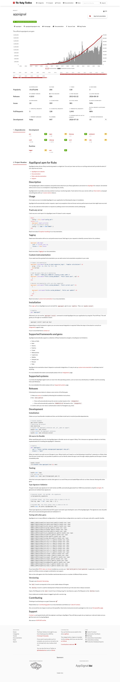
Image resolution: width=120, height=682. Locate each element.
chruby (49, 569)
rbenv (44, 569)
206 (50, 90)
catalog (67, 639)
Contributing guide (44, 604)
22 (30, 103)
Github (53, 650)
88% (91, 111)
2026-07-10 (73, 119)
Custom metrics (47, 193)
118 (70, 90)
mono (39, 395)
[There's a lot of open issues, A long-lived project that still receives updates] (65, 134)
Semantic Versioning (42, 581)
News (14, 640)
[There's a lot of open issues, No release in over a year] (85, 140)
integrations (32, 327)
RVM (40, 569)
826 (50, 96)
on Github (64, 641)
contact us (46, 330)
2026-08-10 (93, 96)
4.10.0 (31, 96)
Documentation (36, 174)
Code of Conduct (75, 604)
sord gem (99, 488)
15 (90, 119)
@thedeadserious (42, 650)
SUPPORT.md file (41, 620)
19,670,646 (33, 90)
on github (66, 634)
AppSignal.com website (38, 171)
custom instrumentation (45, 299)
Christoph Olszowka (42, 636)
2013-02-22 (73, 96)
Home (14, 632)
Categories (16, 634)
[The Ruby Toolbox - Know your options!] (22, 3)
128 (50, 111)
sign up (34, 306)
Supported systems (60, 385)
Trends (15, 636)
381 (70, 103)
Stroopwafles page (97, 608)
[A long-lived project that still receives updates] (45, 134)
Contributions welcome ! (69, 644)
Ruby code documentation (39, 176)
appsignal (19, 14)
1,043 (71, 111)
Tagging (41, 251)
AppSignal (91, 185)
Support (34, 178)
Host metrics (97, 191)
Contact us (32, 615)
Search (15, 641)
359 (50, 103)
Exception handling (44, 231)
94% (91, 103)
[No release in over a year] (45, 150)
